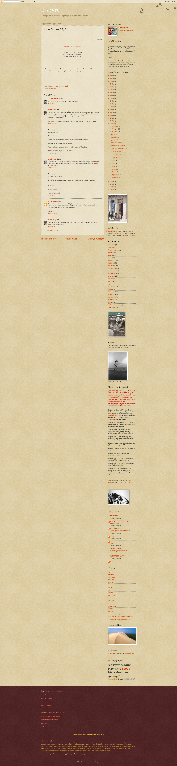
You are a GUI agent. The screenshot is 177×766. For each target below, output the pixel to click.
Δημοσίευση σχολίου (52, 230)
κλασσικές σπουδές (114, 614)
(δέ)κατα (110, 592)
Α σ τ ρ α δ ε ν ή (115, 528)
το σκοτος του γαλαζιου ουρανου (119, 550)
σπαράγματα (112, 297)
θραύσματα (111, 265)
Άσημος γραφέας (113, 250)
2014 (111, 109)
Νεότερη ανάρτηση (49, 239)
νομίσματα (111, 284)
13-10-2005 (129, 653)
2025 (111, 78)
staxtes (110, 587)
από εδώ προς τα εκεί (117, 555)
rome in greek (112, 606)
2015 (111, 107)
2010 (111, 121)
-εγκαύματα (52, 88)
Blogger (97, 762)
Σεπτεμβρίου (115, 155)
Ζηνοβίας (111, 415)
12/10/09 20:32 (52, 226)
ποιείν (110, 590)
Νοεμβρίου (115, 129)
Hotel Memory (112, 307)
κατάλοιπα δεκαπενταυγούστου (50, 716)
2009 (111, 124)
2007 (111, 184)
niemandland (44, 709)
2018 (111, 98)
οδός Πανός (111, 595)
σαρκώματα (111, 294)
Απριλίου (114, 169)
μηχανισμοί (111, 276)
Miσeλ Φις (119, 233)
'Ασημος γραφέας (130, 235)
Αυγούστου (115, 157)
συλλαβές (111, 299)
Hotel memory (112, 585)
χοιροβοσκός (114, 515)
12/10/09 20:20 (52, 214)
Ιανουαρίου (115, 177)
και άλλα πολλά (113, 268)
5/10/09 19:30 (52, 153)
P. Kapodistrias (53, 201)
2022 (111, 87)
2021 (111, 90)
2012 (111, 115)
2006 (111, 187)
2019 (111, 95)
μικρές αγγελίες (112, 279)
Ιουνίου (114, 163)
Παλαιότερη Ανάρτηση (95, 239)
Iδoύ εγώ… (44, 723)
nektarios (110, 611)
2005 (111, 190)
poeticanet (111, 579)
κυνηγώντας (111, 271)
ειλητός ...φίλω (45, 727)
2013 (111, 112)
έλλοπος (110, 608)
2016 (111, 104)
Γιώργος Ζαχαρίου (54, 98)
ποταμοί (110, 289)
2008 (111, 181)
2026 (111, 75)
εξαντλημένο (114, 419)
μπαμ (111, 543)
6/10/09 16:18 (52, 195)
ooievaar (43, 702)
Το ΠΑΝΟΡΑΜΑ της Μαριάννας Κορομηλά (120, 616)
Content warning (115, 562)
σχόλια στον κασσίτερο (115, 305)
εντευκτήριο (111, 577)
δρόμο (126, 668)
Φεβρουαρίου (116, 175)
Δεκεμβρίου (115, 126)
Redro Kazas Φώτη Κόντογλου (120, 522)
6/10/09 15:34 (52, 168)
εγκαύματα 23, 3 (116, 151)
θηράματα (111, 263)
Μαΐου (114, 166)
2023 (111, 84)
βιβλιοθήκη (111, 260)
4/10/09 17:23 (52, 124)
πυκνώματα (111, 292)
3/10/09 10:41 (52, 103)
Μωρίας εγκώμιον (46, 705)
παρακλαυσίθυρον (116, 143)
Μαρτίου (114, 172)
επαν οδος (44, 695)
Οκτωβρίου (115, 132)
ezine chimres (112, 598)
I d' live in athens (115, 548)
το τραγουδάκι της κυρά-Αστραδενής (119, 619)
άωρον (50, 9)
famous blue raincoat (116, 557)
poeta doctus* (115, 137)
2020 (111, 92)
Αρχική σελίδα (71, 239)
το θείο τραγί (52, 109)
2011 (111, 118)
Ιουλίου (114, 160)
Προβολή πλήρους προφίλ (126, 30)
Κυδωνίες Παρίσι (114, 523)
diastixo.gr (111, 574)
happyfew (111, 572)
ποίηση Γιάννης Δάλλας (49, 754)
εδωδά (90, 114)
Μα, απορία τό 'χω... (47, 698)
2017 (111, 101)
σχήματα (110, 302)
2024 (111, 81)
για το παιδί (114, 134)
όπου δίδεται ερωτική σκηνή (119, 148)
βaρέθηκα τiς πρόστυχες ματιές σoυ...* (52, 712)
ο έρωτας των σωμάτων (118, 145)
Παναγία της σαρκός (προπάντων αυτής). (121, 517)
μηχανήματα (111, 273)
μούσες (110, 281)
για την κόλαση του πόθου (119, 140)
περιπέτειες (111, 286)
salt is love (111, 600)
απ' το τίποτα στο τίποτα (118, 542)
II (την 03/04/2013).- (124, 482)
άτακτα (110, 252)
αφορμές (110, 255)
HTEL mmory (112, 231)
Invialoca (113, 537)
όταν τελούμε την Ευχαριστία (49, 719)
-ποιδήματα (111, 247)
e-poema (110, 582)
